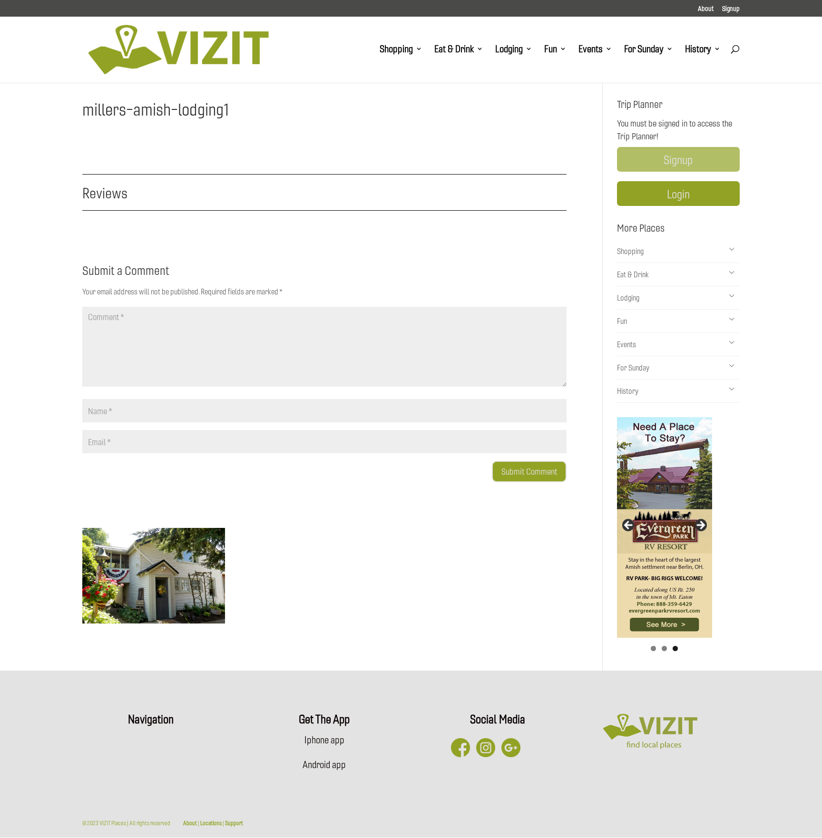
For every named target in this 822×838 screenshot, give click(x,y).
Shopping (396, 50)
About (706, 9)
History (698, 50)
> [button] (700, 525)
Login (678, 193)
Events (590, 50)
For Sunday (644, 50)
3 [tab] (675, 648)
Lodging (509, 50)
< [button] (629, 525)
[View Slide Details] (664, 527)
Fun (550, 50)
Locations (211, 823)
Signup (731, 9)
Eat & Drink (454, 50)
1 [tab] (653, 648)
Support (234, 823)
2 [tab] (664, 648)
